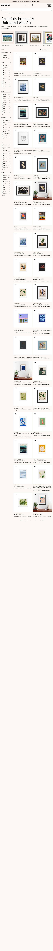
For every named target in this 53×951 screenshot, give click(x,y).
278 (40, 520)
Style (2, 142)
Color (2, 91)
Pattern (3, 172)
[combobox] (26, 10)
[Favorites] (28, 5)
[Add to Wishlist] (15, 53)
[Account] (25, 5)
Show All (3, 88)
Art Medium (4, 117)
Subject (3, 62)
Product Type (4, 52)
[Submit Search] (3, 10)
